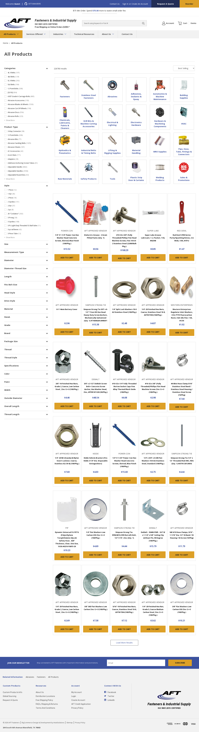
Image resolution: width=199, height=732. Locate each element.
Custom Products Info (12, 692)
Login (73, 696)
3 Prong (12, 217)
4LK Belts (13, 77)
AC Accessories (15, 151)
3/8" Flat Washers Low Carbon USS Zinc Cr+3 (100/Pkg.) (181, 609)
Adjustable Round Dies (18, 175)
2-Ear (11, 206)
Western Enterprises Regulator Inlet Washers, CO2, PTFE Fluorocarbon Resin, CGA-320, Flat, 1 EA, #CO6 (182, 315)
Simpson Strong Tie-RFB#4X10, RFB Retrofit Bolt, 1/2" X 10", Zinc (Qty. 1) (124, 535)
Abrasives (30, 677)
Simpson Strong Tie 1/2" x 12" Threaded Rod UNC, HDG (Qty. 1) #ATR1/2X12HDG (182, 461)
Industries (58, 34)
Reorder (189, 4)
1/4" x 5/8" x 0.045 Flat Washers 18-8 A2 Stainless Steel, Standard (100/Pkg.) (153, 461)
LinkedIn (111, 700)
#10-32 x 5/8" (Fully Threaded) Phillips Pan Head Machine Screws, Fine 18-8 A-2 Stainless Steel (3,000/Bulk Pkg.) (124, 241)
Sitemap (69, 722)
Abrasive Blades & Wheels (20, 104)
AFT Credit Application (81, 704)
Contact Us (115, 4)
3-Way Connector (16, 131)
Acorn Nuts (14, 155)
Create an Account (140, 4)
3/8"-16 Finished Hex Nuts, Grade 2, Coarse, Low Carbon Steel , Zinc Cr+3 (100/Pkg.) (67, 386)
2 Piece (12, 198)
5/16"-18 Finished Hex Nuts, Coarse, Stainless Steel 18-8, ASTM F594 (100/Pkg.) (124, 609)
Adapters (13, 159)
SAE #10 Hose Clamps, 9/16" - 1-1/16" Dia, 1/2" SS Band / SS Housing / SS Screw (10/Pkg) (182, 535)
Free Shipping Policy (44, 700)
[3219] (12, 92)
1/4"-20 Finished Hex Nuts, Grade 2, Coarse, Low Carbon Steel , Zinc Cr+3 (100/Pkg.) (67, 609)
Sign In (125, 4)
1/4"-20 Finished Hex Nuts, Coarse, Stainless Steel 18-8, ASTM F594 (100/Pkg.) (153, 312)
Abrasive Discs (16, 112)
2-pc (11, 209)
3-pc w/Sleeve (15, 229)
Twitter (111, 696)
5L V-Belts (14, 80)
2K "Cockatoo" (15, 214)
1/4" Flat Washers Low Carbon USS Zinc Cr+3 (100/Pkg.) (95, 535)
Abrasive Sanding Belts (19, 143)
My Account (76, 692)
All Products (10, 34)
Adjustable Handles (18, 171)
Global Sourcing (9, 696)
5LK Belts (13, 84)
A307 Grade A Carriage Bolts (21, 96)
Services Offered (34, 34)
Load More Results (124, 642)
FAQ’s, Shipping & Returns (47, 704)
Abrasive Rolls (15, 116)
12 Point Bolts (15, 88)
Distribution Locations (45, 696)
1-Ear (11, 194)
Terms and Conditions (45, 708)
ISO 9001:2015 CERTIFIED (46, 24)
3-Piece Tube (14, 233)
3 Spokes (13, 221)
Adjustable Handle (17, 167)
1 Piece (12, 190)
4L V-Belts (14, 72)
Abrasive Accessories (18, 100)
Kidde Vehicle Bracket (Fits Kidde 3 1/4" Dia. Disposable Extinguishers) (95, 461)
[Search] (143, 23)
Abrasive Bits (14, 139)
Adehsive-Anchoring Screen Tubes (23, 163)
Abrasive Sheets (16, 147)
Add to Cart (67, 257)
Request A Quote (165, 4)
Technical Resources (84, 34)
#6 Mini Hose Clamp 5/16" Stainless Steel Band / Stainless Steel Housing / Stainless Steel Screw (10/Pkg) (182, 389)
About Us (106, 34)
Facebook (112, 692)
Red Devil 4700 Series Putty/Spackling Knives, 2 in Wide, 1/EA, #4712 (182, 238)
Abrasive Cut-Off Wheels (19, 108)
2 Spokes (13, 202)
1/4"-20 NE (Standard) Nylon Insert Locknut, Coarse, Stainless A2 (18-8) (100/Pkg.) (67, 461)
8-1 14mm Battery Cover (66, 309)
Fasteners (41, 677)
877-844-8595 (35, 3)
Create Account (78, 700)
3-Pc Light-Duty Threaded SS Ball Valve (24, 225)
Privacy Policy (77, 708)
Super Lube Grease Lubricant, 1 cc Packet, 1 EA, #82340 (153, 238)
